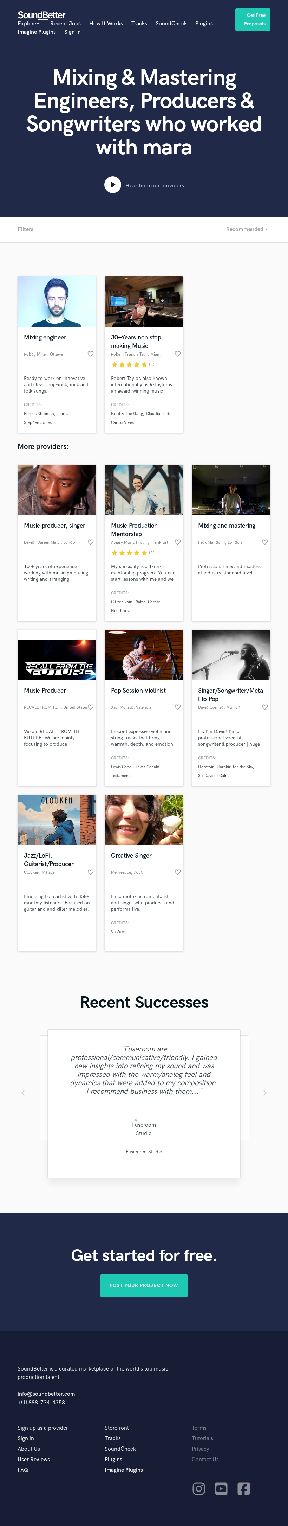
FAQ (23, 1470)
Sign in (72, 32)
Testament (120, 775)
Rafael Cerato (148, 602)
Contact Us (205, 1459)
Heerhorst (120, 610)
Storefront (117, 1428)
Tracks (139, 23)
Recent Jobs (65, 23)
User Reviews (34, 1459)
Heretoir (206, 767)
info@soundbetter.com (46, 1394)
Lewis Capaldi (148, 767)
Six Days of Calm (213, 775)
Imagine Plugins (37, 32)
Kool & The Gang (127, 414)
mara (62, 414)
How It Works (106, 23)
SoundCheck (171, 23)
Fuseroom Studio (144, 1152)
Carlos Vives (122, 422)
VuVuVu (119, 932)
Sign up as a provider (43, 1428)
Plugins (204, 23)
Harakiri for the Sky (235, 767)
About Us (29, 1449)
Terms (199, 1428)
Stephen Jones (38, 422)
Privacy (200, 1449)
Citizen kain (121, 602)
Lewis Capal (121, 767)
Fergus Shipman (39, 414)
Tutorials (202, 1438)
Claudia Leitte (158, 414)
